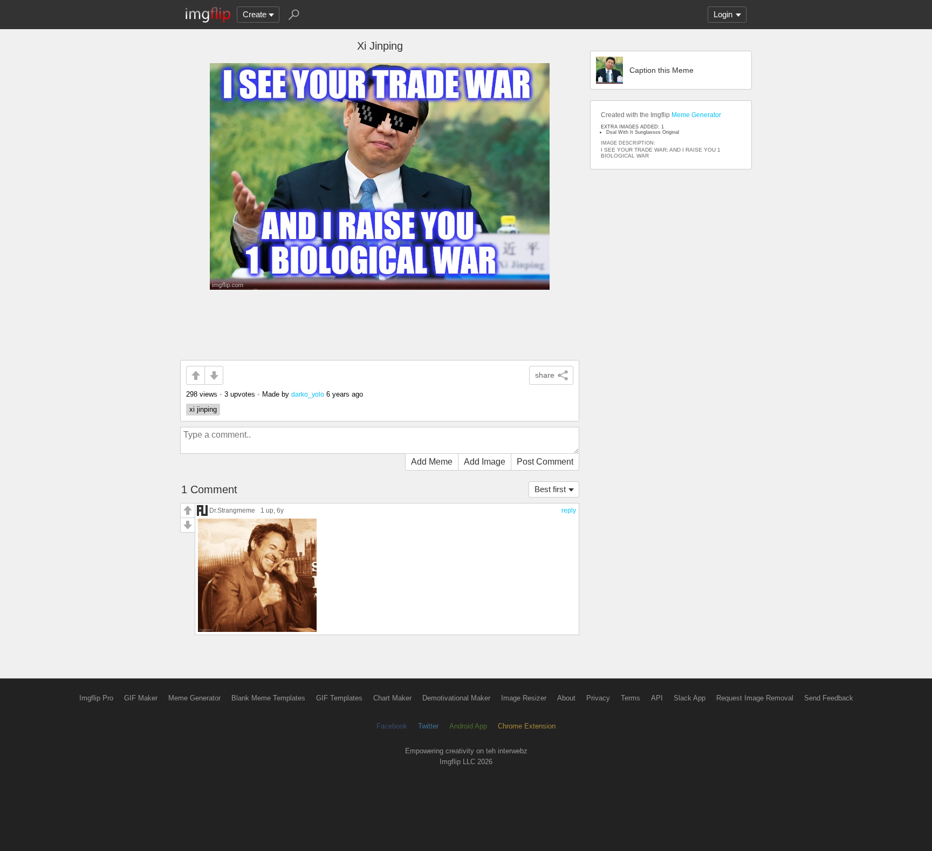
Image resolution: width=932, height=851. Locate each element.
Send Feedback (828, 698)
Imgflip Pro (96, 698)
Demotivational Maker (456, 698)
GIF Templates (339, 698)
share (544, 375)
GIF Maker (140, 698)
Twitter (428, 726)
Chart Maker (392, 698)
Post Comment (545, 461)
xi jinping (203, 409)
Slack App (689, 698)
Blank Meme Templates (268, 698)
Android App (468, 726)
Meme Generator (696, 115)
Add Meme (432, 461)
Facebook (391, 726)
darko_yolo (307, 394)
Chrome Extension (527, 726)
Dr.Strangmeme (232, 510)
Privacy (598, 698)
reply (568, 510)
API (657, 698)
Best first (550, 489)
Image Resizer (523, 698)
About (566, 698)
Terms (630, 698)
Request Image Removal (754, 698)
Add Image (484, 461)
